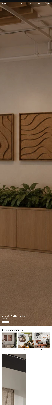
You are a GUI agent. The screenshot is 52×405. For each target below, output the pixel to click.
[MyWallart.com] (5, 4)
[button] (49, 3)
